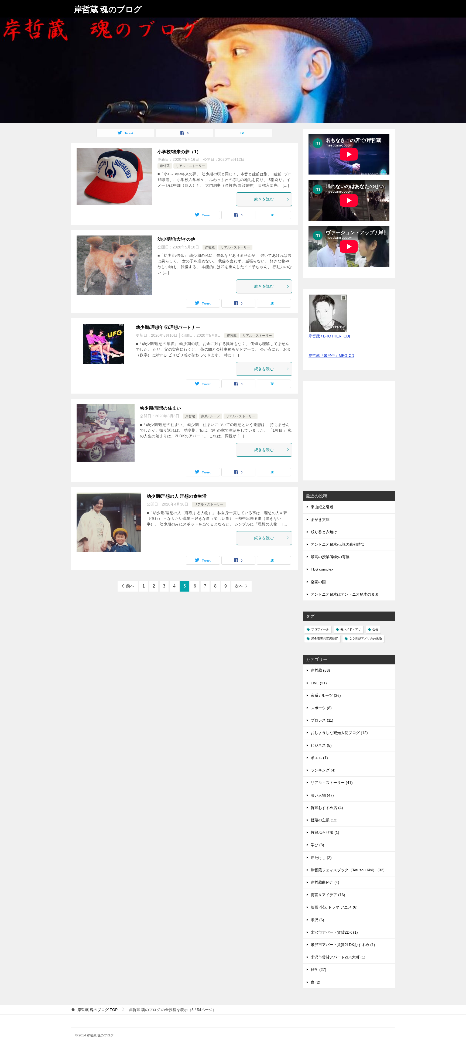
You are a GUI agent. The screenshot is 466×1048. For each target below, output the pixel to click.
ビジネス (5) (321, 745)
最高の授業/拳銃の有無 (330, 557)
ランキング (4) (323, 770)
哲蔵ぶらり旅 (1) (325, 832)
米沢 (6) (317, 920)
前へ (130, 586)
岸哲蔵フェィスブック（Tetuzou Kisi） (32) (348, 870)
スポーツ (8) (321, 708)
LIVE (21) (319, 683)
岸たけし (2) (321, 857)
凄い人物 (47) (322, 795)
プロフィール (320, 629)
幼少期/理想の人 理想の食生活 (177, 496)
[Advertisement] (349, 433)
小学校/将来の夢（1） (179, 151)
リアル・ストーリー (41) (332, 782)
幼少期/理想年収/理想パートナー (168, 327)
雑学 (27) (318, 969)
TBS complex (322, 569)
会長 (375, 629)
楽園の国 (318, 582)
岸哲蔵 (165, 166)
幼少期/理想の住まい (160, 408)
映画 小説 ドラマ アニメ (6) (334, 907)
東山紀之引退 (322, 507)
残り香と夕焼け (324, 532)
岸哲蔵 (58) (320, 670)
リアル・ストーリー (190, 166)
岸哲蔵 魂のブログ (108, 9)
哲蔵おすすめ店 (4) (327, 807)
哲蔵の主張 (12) (324, 820)
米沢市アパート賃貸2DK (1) (334, 932)
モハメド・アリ (350, 629)
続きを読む (264, 199)
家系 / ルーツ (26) (326, 695)
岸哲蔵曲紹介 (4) (325, 882)
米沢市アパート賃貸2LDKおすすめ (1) (343, 945)
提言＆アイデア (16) (328, 895)
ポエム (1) (319, 758)
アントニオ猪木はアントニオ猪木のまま (345, 594)
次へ (239, 586)
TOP (97, 1010)
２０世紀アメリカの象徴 (365, 638)
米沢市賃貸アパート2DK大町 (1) (338, 957)
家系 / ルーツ (210, 416)
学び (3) (317, 845)
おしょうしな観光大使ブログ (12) (339, 732)
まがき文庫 (320, 519)
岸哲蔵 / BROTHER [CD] (329, 336)
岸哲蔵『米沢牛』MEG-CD (331, 355)
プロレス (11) (322, 720)
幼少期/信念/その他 (176, 239)
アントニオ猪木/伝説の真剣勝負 (338, 544)
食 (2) (315, 982)
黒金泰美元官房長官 (324, 638)
